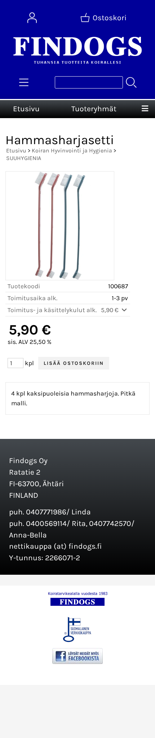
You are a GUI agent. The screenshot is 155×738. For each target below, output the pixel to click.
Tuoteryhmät (93, 108)
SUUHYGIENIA (23, 158)
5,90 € (110, 310)
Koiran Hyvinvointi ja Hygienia (72, 150)
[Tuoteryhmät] (23, 82)
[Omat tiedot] (32, 17)
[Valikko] (145, 109)
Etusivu (26, 108)
